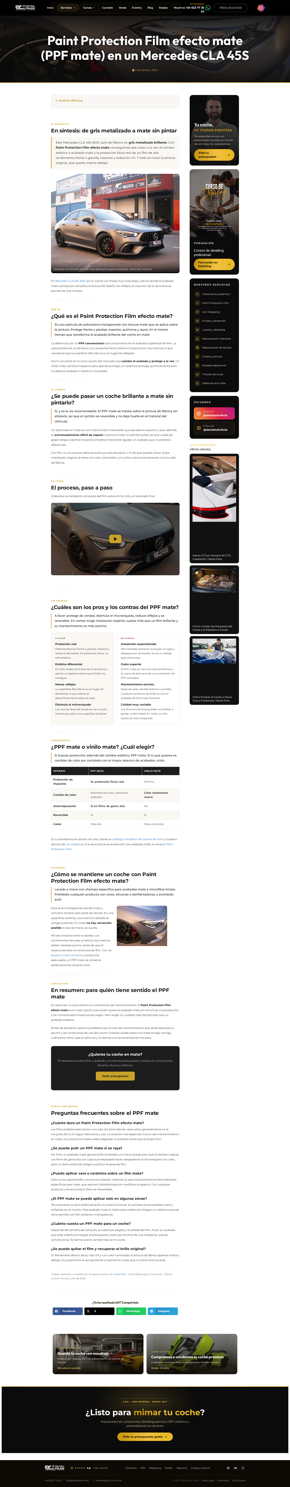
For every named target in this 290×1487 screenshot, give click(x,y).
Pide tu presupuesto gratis (143, 1436)
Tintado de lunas (212, 374)
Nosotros (179, 7)
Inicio (50, 7)
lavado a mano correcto (66, 955)
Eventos (137, 7)
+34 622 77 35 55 (52, 1480)
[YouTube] (235, 1468)
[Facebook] (228, 1468)
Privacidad (223, 1480)
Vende (122, 7)
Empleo (163, 7)
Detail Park (119, 1274)
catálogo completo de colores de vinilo (138, 839)
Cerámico (131, 1468)
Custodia (107, 7)
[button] (68, 1311)
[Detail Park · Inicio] (54, 1468)
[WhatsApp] (208, 8)
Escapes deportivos (214, 365)
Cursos (87, 7)
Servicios (66, 7)
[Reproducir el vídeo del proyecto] (115, 539)
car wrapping (74, 844)
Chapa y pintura (212, 356)
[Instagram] (243, 1468)
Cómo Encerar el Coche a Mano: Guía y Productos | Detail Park (212, 698)
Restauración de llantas (216, 347)
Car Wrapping (211, 312)
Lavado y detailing (213, 329)
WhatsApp (197, 4)
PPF (142, 1468)
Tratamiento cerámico (216, 294)
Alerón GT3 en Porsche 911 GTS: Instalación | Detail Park (211, 557)
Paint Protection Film (215, 303)
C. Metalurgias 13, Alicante (107, 1480)
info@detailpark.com (77, 1480)
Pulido (169, 1468)
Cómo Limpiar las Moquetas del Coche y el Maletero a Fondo (212, 628)
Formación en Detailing (208, 264)
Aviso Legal (208, 1480)
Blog (150, 7)
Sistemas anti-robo (214, 383)
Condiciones (239, 1480)
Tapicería (181, 1468)
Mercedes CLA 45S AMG (70, 281)
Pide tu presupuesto (207, 154)
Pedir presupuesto (115, 1076)
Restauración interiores (216, 338)
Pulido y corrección (214, 320)
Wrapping (155, 1468)
